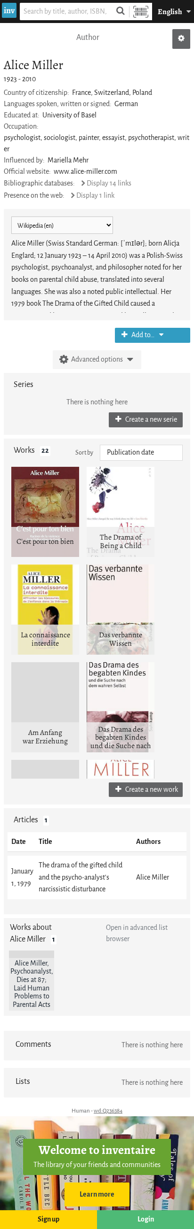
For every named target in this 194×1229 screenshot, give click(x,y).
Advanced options (97, 359)
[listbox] (141, 453)
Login (145, 1219)
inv (9, 10)
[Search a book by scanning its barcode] (140, 11)
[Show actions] (181, 39)
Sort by (84, 452)
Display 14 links (109, 183)
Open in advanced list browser (137, 933)
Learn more (97, 1194)
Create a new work (151, 789)
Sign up (48, 1219)
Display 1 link (95, 195)
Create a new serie (150, 419)
